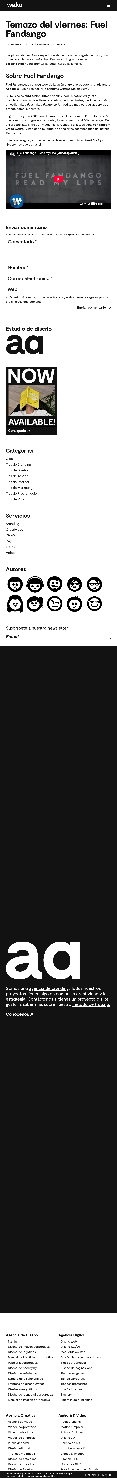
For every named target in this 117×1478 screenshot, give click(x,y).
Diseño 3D (68, 1437)
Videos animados (72, 1453)
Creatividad (14, 529)
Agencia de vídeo (20, 1421)
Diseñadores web (72, 1389)
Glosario (12, 458)
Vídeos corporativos (22, 1427)
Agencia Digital (71, 1335)
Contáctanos (40, 998)
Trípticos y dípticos (21, 1453)
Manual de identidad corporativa (30, 1357)
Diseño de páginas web (77, 1368)
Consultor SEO (71, 1464)
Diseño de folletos (20, 1469)
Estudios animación (74, 1448)
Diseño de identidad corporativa (30, 1394)
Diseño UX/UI (70, 1346)
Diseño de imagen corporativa (29, 1346)
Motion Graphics (72, 1427)
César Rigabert (15, 44)
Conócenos (17, 1014)
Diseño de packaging (22, 1368)
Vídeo (10, 552)
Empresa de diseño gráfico (26, 1383)
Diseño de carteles (21, 1464)
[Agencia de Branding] (43, 977)
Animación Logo (72, 1432)
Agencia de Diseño (22, 1335)
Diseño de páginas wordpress (81, 1357)
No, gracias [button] (106, 1474)
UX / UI (11, 547)
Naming (13, 1341)
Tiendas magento (72, 1373)
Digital (10, 541)
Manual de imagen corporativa (29, 1399)
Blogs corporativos (74, 1362)
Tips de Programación (22, 493)
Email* (12, 636)
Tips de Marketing (19, 487)
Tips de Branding (18, 464)
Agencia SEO (69, 1458)
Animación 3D (70, 1443)
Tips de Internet (43, 44)
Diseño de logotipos (22, 1352)
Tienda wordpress (73, 1378)
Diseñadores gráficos (22, 1389)
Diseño (11, 535)
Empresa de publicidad (76, 1399)
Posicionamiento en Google (79, 1469)
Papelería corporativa (23, 1362)
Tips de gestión (17, 476)
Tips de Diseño (17, 470)
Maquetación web (73, 1352)
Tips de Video (16, 499)
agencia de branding (49, 988)
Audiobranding (71, 1421)
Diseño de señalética (22, 1373)
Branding (12, 523)
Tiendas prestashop (74, 1383)
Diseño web (69, 1341)
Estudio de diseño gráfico (25, 1378)
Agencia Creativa (20, 1415)
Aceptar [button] (92, 1475)
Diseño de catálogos (22, 1458)
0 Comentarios (58, 44)
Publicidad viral (18, 1443)
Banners (66, 1394)
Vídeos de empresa (21, 1437)
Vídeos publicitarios (22, 1432)
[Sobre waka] (24, 352)
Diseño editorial (19, 1448)
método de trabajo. (91, 1004)
